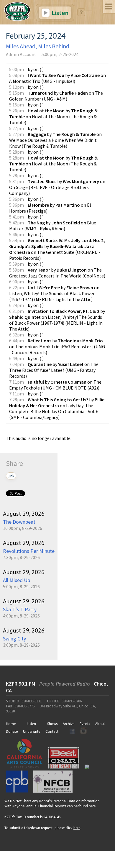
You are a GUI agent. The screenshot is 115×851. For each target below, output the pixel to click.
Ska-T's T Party (20, 609)
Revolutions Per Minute (29, 551)
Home (11, 723)
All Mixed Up (16, 580)
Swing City (14, 638)
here (92, 806)
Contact (51, 731)
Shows (52, 723)
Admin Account (21, 54)
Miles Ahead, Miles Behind (37, 46)
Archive (68, 723)
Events (85, 723)
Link (11, 476)
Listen (59, 13)
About (100, 723)
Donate (12, 731)
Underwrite (31, 731)
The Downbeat (19, 521)
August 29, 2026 (24, 514)
